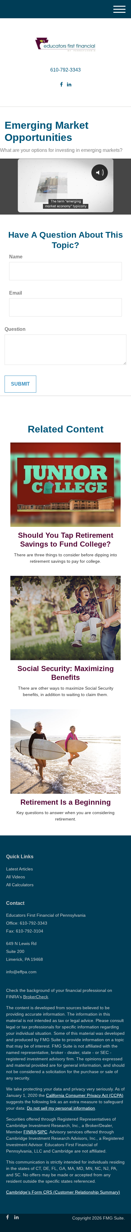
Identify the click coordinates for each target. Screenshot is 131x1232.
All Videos (15, 876)
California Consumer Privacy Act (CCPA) (84, 1095)
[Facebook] (61, 84)
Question (15, 329)
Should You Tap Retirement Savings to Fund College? (65, 539)
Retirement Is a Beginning (65, 802)
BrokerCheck (35, 996)
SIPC (42, 1131)
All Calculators (20, 884)
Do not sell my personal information (61, 1108)
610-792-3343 (65, 69)
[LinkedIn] (69, 84)
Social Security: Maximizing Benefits (65, 672)
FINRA (29, 1131)
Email (15, 293)
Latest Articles (19, 868)
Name (16, 256)
